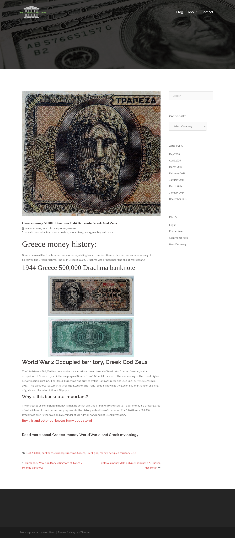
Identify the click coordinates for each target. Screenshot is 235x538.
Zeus (133, 453)
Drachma (64, 232)
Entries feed (176, 231)
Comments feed (178, 237)
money (88, 232)
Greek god (92, 453)
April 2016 (175, 160)
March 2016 (175, 167)
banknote (47, 453)
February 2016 (177, 173)
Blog (179, 12)
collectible (45, 232)
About (192, 12)
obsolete (96, 232)
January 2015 (176, 179)
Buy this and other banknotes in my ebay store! (57, 420)
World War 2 (107, 232)
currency (55, 232)
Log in (172, 225)
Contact (207, 12)
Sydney (71, 532)
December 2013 (178, 199)
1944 (37, 232)
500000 (36, 453)
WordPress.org (177, 244)
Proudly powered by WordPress (37, 532)
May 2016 (174, 154)
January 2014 (176, 192)
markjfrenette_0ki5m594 (65, 228)
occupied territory (119, 453)
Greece (73, 232)
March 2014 (175, 186)
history (80, 232)
